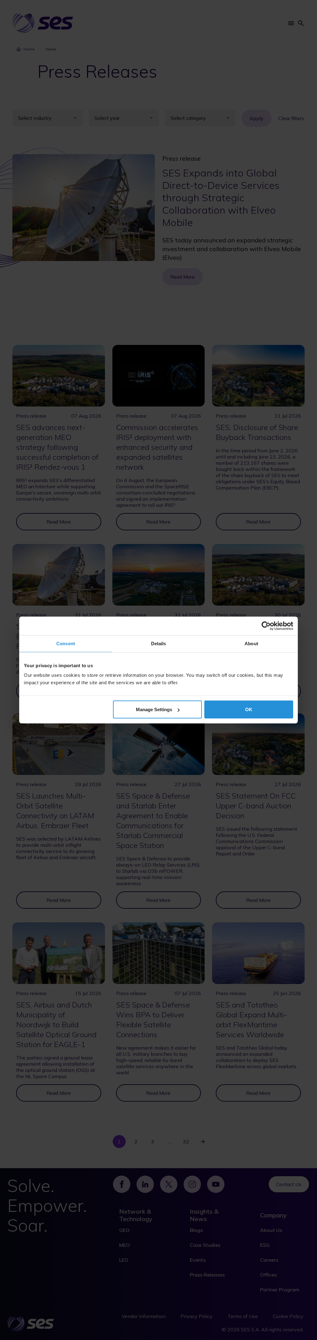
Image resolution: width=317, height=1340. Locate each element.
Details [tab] (158, 643)
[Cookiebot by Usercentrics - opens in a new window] (266, 626)
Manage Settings (154, 709)
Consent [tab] (65, 643)
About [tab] (251, 643)
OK (248, 709)
